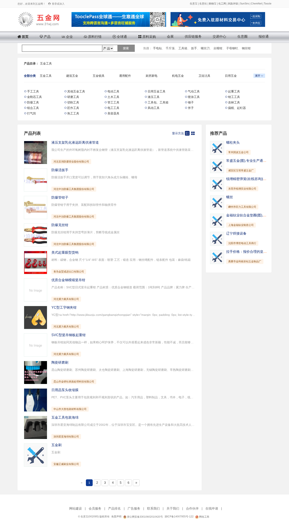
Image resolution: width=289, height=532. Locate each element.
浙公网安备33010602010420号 (144, 516)
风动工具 (154, 108)
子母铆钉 (232, 48)
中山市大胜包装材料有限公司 (70, 409)
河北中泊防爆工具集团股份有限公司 (74, 189)
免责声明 (116, 516)
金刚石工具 (34, 97)
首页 (23, 36)
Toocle (267, 3)
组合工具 (33, 108)
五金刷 (56, 445)
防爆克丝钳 (59, 225)
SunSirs (244, 3)
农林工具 (234, 102)
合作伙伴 (192, 508)
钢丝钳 (246, 48)
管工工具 (113, 102)
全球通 (120, 36)
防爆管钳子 (59, 197)
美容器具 (113, 113)
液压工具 (154, 97)
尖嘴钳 (217, 48)
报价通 (264, 36)
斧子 (191, 108)
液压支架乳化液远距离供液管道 (75, 142)
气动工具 (194, 91)
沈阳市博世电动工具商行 (242, 243)
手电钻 (157, 48)
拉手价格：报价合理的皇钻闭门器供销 (255, 251)
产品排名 (114, 508)
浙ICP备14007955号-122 (179, 516)
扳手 (194, 48)
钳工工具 (234, 97)
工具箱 (182, 48)
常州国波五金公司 (238, 152)
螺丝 (229, 197)
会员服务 (95, 508)
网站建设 (75, 508)
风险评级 (233, 3)
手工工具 (33, 91)
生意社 (203, 3)
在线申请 (211, 508)
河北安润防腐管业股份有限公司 (71, 161)
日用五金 (231, 75)
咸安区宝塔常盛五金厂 (241, 170)
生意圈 (242, 36)
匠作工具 (73, 108)
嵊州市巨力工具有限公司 (242, 206)
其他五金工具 (76, 91)
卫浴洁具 (204, 75)
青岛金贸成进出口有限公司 (69, 271)
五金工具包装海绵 (64, 417)
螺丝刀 (205, 48)
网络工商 (203, 516)
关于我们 (173, 508)
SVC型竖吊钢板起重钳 (68, 335)
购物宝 (212, 3)
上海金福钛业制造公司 (241, 225)
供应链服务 (193, 36)
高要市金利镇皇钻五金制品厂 (244, 261)
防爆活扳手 (59, 170)
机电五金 (178, 75)
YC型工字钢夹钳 (64, 307)
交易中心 (219, 36)
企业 (67, 36)
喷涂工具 (194, 97)
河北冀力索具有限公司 (66, 299)
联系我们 (153, 508)
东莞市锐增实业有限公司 (242, 188)
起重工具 (234, 91)
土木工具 (113, 97)
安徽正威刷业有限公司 (66, 464)
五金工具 (46, 63)
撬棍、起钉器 (237, 108)
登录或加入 (58, 3)
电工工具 (113, 108)
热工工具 (73, 113)
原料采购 (147, 36)
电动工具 (113, 91)
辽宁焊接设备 (236, 233)
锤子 (191, 102)
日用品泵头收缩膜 (64, 390)
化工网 (222, 3)
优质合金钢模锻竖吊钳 (68, 280)
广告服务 (134, 508)
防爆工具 (33, 102)
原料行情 (93, 36)
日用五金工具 (156, 91)
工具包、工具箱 (158, 102)
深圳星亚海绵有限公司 (66, 436)
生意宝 (193, 3)
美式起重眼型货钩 (64, 252)
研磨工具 (73, 97)
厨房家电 (151, 75)
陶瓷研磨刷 (59, 362)
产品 (45, 36)
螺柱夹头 (233, 142)
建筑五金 (72, 75)
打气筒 (31, 113)
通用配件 (125, 75)
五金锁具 (99, 75)
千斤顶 (170, 48)
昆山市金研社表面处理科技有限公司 (74, 381)
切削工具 (73, 102)
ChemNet (256, 3)
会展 (170, 36)
